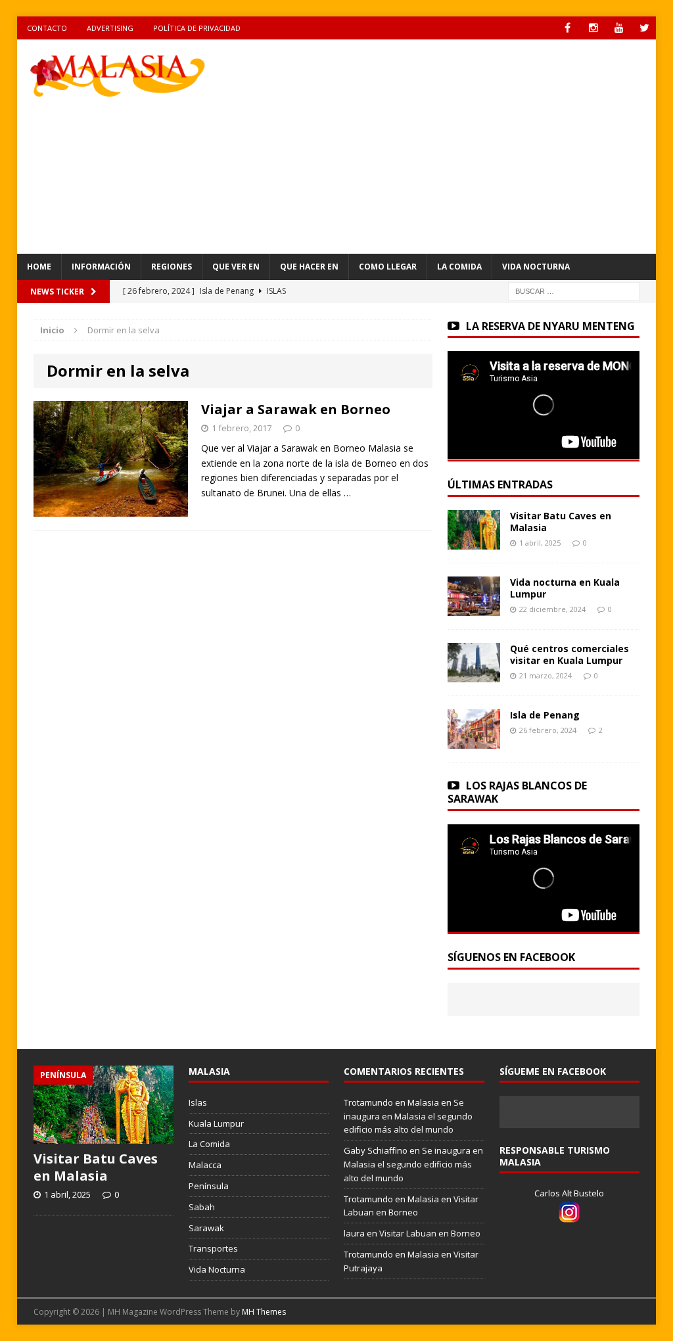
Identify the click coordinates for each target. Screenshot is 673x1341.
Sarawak (206, 1228)
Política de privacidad (197, 28)
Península (209, 1186)
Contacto (47, 28)
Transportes (213, 1248)
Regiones (171, 266)
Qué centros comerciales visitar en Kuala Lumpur (569, 654)
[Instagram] (593, 27)
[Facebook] (567, 27)
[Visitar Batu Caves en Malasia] (474, 541)
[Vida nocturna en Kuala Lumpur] (474, 607)
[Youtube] (618, 27)
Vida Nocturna (536, 266)
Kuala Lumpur (216, 1123)
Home (39, 266)
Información (101, 266)
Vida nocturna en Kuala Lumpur (565, 588)
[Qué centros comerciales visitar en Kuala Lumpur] (474, 674)
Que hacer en (309, 266)
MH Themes (264, 1311)
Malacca (205, 1165)
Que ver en (236, 266)
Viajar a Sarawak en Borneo (295, 409)
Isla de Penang (545, 715)
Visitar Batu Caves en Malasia (560, 521)
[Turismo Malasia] (118, 74)
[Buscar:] (573, 290)
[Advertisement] (454, 145)
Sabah (202, 1207)
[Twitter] (644, 27)
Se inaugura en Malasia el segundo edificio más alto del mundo (408, 1116)
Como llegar (388, 266)
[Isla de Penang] (474, 740)
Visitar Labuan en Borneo (429, 1233)
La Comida (459, 266)
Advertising (110, 28)
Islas (198, 1102)
